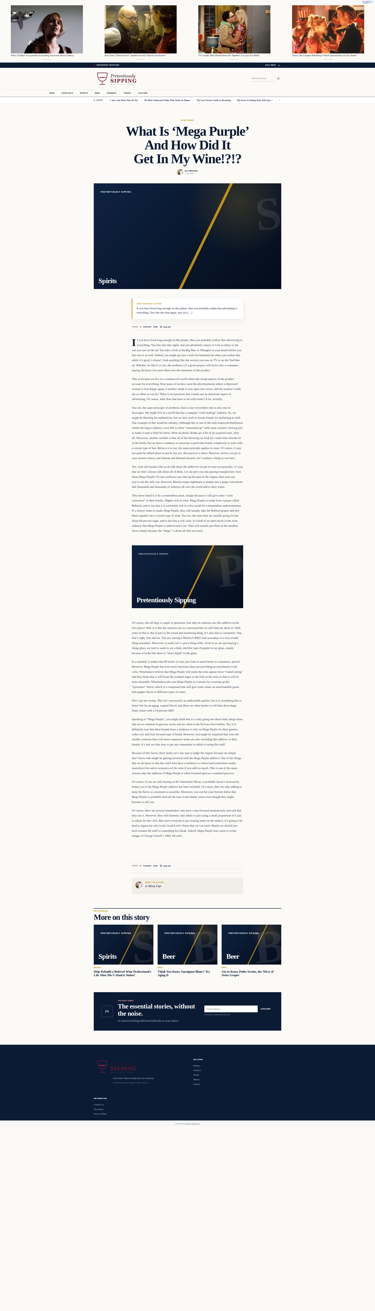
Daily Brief (270, 65)
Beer (160, 968)
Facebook (147, 327)
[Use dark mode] (279, 65)
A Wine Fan (192, 171)
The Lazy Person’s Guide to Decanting (194, 100)
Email (155, 327)
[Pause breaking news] (278, 100)
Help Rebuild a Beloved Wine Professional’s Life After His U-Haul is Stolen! (122, 973)
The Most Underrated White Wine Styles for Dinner (147, 100)
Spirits (185, 120)
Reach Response (193, 1124)
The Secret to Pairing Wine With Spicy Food (237, 100)
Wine (191, 120)
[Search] (278, 78)
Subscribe (266, 1009)
